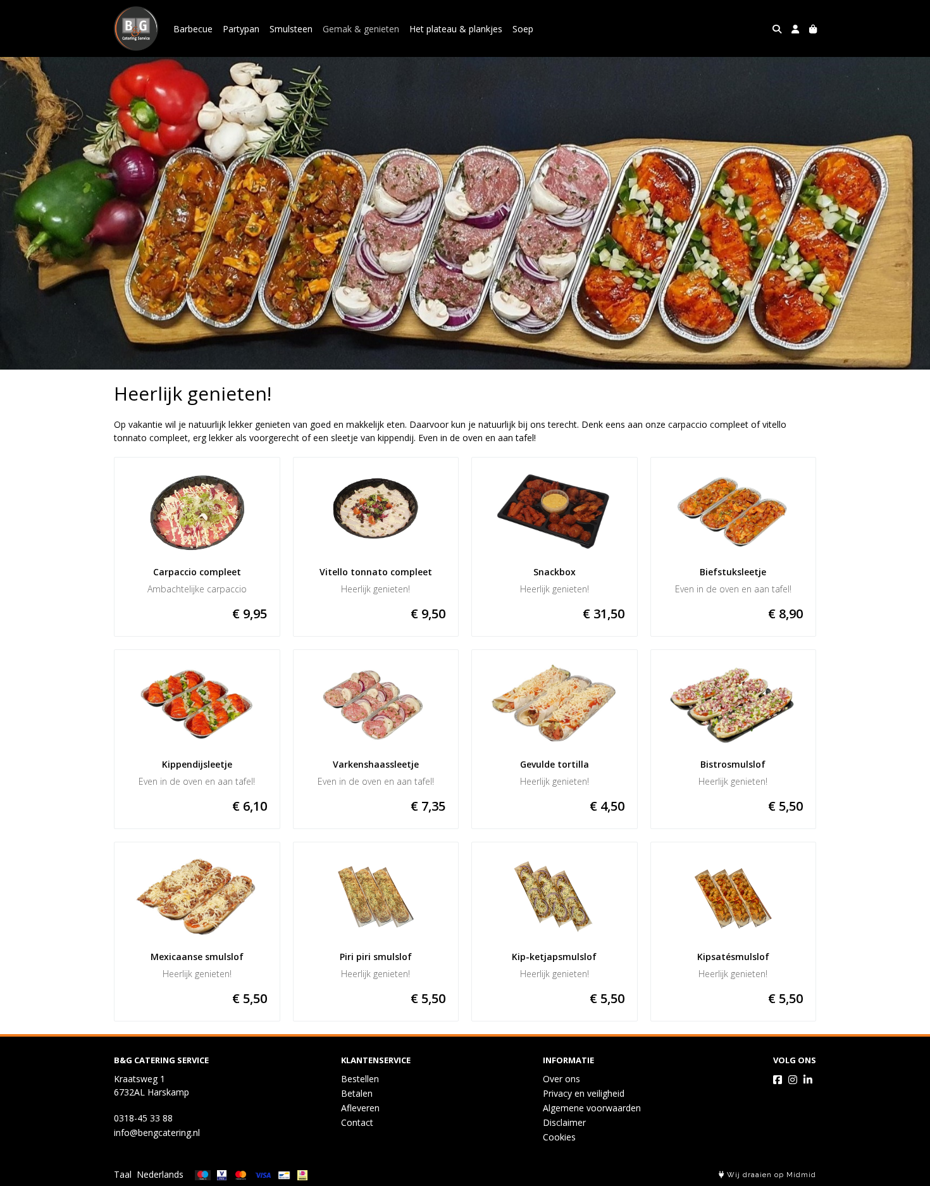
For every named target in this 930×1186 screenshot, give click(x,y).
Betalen (357, 1093)
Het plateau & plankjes (455, 29)
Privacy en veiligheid (583, 1093)
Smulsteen (291, 29)
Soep (522, 29)
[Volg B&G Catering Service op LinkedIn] (807, 1080)
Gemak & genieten (361, 29)
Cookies (559, 1137)
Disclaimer (564, 1122)
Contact (357, 1122)
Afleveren (360, 1108)
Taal (123, 1174)
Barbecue (193, 29)
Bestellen (360, 1079)
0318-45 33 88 (143, 1118)
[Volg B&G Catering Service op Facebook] (777, 1080)
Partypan (241, 29)
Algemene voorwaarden (592, 1108)
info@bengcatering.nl (157, 1133)
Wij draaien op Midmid (770, 1175)
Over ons (561, 1079)
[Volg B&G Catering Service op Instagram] (792, 1080)
